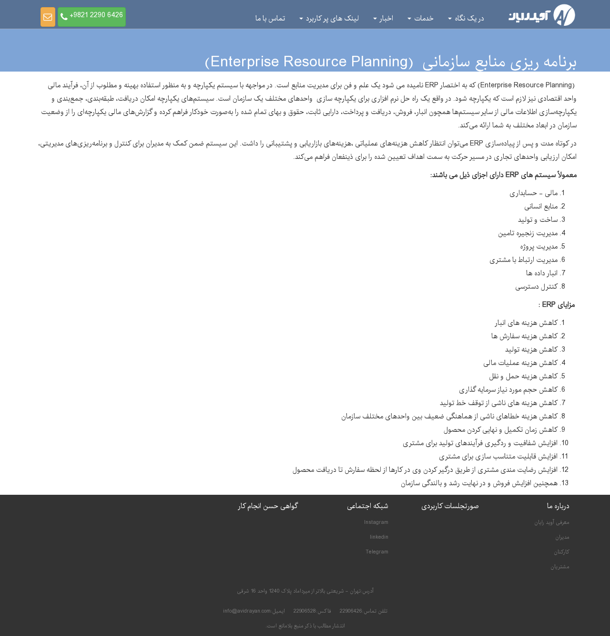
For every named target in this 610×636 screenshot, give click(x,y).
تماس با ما (270, 18)
